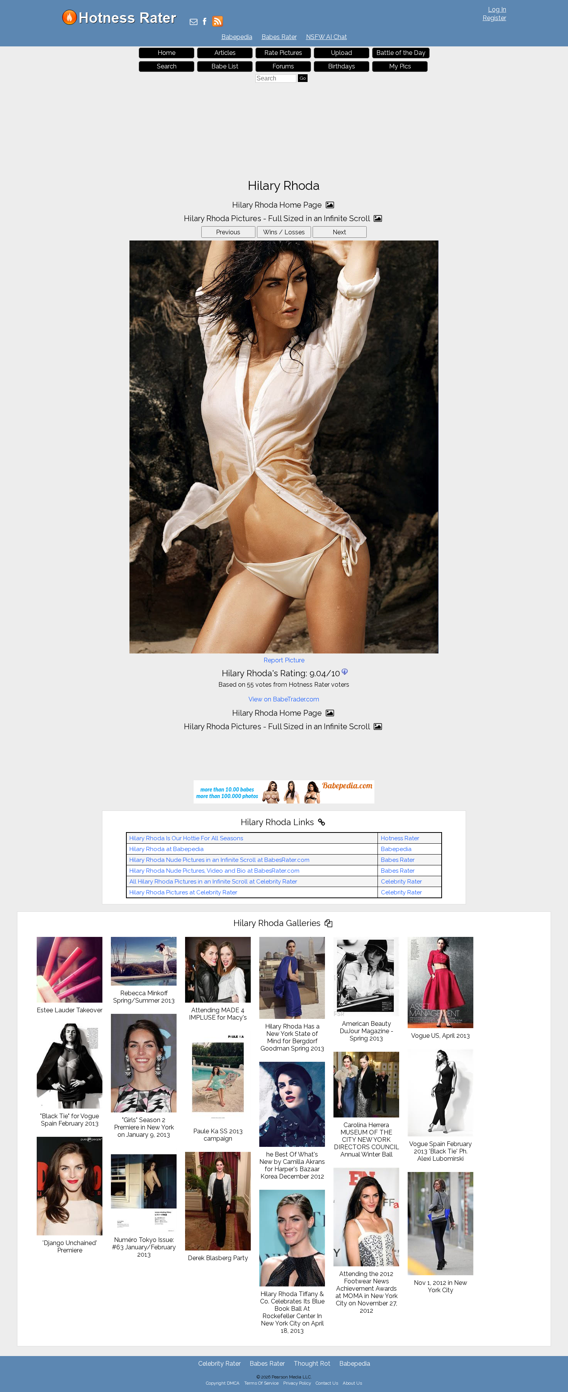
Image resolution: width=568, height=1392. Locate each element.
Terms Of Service (261, 1383)
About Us (352, 1383)
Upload (341, 52)
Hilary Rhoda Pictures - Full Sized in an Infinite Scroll (278, 218)
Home (166, 52)
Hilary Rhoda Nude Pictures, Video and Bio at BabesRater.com (214, 870)
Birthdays (341, 66)
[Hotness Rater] (122, 23)
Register (494, 18)
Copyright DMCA (223, 1383)
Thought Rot (312, 1363)
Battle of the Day (400, 52)
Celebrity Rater (401, 881)
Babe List (224, 66)
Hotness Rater (400, 838)
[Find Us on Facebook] (204, 22)
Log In (497, 9)
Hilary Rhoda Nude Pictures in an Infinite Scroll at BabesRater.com (219, 859)
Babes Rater (279, 37)
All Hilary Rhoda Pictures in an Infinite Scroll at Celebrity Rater (213, 881)
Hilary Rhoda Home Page (278, 205)
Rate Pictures (283, 52)
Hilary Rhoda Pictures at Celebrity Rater (183, 892)
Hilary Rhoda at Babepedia (166, 849)
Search (167, 66)
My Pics (400, 66)
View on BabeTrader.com (283, 699)
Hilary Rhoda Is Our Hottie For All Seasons (186, 838)
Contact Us (327, 1383)
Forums (283, 66)
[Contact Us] (193, 22)
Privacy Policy (297, 1383)
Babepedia (236, 37)
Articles (225, 52)
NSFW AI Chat (326, 37)
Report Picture (284, 660)
